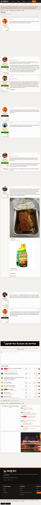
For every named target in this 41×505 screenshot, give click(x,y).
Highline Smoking (7, 397)
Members (24, 1)
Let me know (19, 8)
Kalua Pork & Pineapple (27, 408)
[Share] (38, 19)
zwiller (5, 390)
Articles (13, 1)
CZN (37, 369)
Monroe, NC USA (6, 197)
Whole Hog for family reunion (9, 385)
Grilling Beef (25, 429)
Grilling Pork (14, 390)
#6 (39, 153)
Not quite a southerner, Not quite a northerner (5, 305)
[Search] (39, 1)
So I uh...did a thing (26, 412)
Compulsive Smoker (7, 374)
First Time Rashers (7, 382)
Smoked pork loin (7, 392)
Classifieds (22, 494)
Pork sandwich (10, 389)
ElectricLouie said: (13, 60)
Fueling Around (35, 383)
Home (4, 488)
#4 (39, 107)
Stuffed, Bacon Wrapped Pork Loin (10, 373)
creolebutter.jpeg (13, 268)
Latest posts (24, 406)
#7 (39, 186)
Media (19, 1)
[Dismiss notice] (39, 6)
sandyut (36, 393)
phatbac (12, 240)
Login (37, 488)
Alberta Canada (6, 136)
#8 (39, 292)
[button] (16, 1)
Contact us (5, 492)
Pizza (24, 410)
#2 (39, 57)
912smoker (36, 386)
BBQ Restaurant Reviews (27, 424)
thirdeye (5, 379)
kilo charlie (36, 390)
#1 (39, 19)
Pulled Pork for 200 (7, 396)
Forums (4, 490)
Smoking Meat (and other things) (25, 492)
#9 (39, 309)
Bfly (4, 383)
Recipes (21, 488)
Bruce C (5, 394)
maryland (7, 30)
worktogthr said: (13, 78)
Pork (17, 374)
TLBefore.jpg (12, 238)
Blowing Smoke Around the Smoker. (29, 414)
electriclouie (3, 14)
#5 (39, 122)
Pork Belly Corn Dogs (31, 416)
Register (37, 490)
